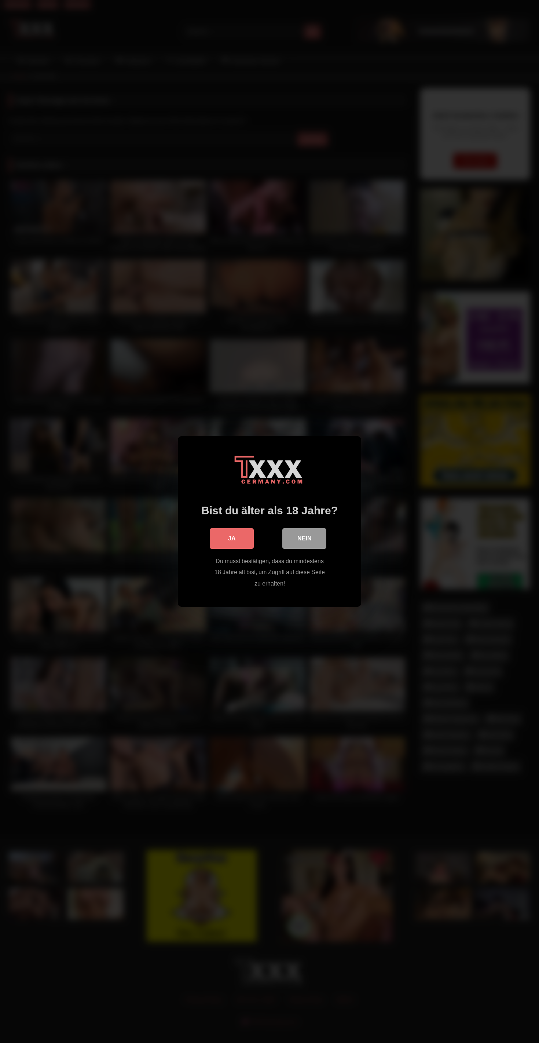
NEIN (304, 538)
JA (232, 538)
